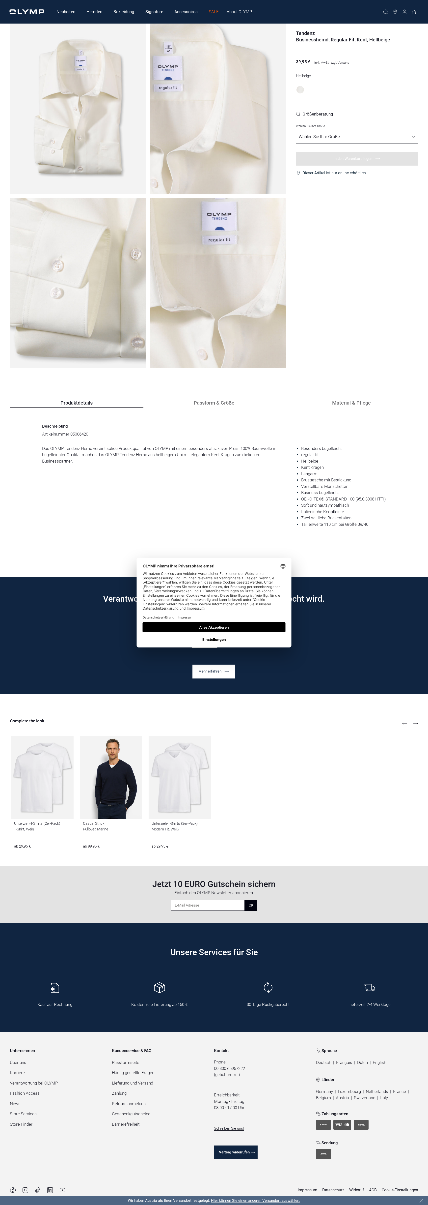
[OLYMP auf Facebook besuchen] (13, 1190)
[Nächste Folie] (415, 723)
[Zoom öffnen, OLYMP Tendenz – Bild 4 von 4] (218, 283)
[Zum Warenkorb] (414, 12)
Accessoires (186, 11)
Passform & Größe (214, 403)
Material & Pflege (351, 403)
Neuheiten (65, 11)
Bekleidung (123, 11)
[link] (314, 114)
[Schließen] (421, 1201)
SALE (214, 11)
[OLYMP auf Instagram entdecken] (25, 1190)
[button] (323, 1062)
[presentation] (214, 486)
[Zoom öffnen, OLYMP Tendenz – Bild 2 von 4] (218, 109)
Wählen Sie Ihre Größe (310, 126)
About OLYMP (239, 11)
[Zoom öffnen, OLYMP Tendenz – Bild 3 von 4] (78, 283)
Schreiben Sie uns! (229, 1128)
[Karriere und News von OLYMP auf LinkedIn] (50, 1190)
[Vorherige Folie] (404, 723)
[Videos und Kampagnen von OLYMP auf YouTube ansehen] (62, 1190)
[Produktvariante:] (300, 90)
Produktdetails (76, 403)
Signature (154, 11)
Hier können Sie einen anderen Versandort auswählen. (255, 1200)
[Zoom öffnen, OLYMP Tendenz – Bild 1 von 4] (78, 109)
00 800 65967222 (229, 1068)
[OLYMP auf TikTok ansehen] (38, 1190)
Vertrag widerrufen (234, 1152)
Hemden (94, 11)
